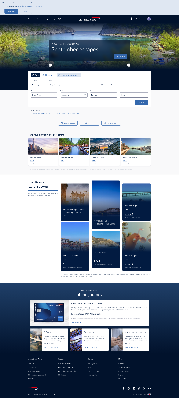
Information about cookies (56, 197)
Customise (89, 209)
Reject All (89, 216)
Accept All (89, 203)
